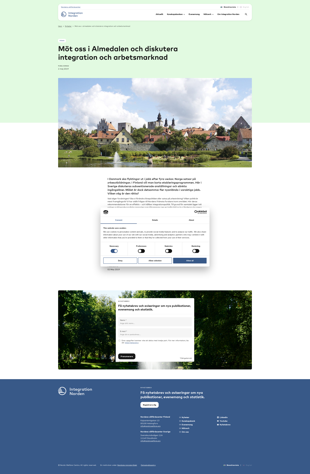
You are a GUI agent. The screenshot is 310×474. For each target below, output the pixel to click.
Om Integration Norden (228, 14)
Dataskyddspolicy (148, 465)
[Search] (246, 14)
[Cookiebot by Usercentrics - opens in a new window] (196, 212)
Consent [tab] (118, 220)
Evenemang (194, 14)
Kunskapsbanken (175, 14)
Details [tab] (155, 220)
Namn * (123, 320)
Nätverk (207, 14)
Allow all (190, 261)
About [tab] (191, 220)
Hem (60, 26)
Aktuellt (159, 14)
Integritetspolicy (132, 343)
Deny (120, 261)
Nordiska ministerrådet (127, 465)
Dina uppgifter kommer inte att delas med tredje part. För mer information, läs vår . (155, 341)
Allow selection (155, 261)
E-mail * (123, 331)
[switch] (141, 251)
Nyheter (68, 26)
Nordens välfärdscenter (71, 7)
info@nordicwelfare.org (150, 426)
